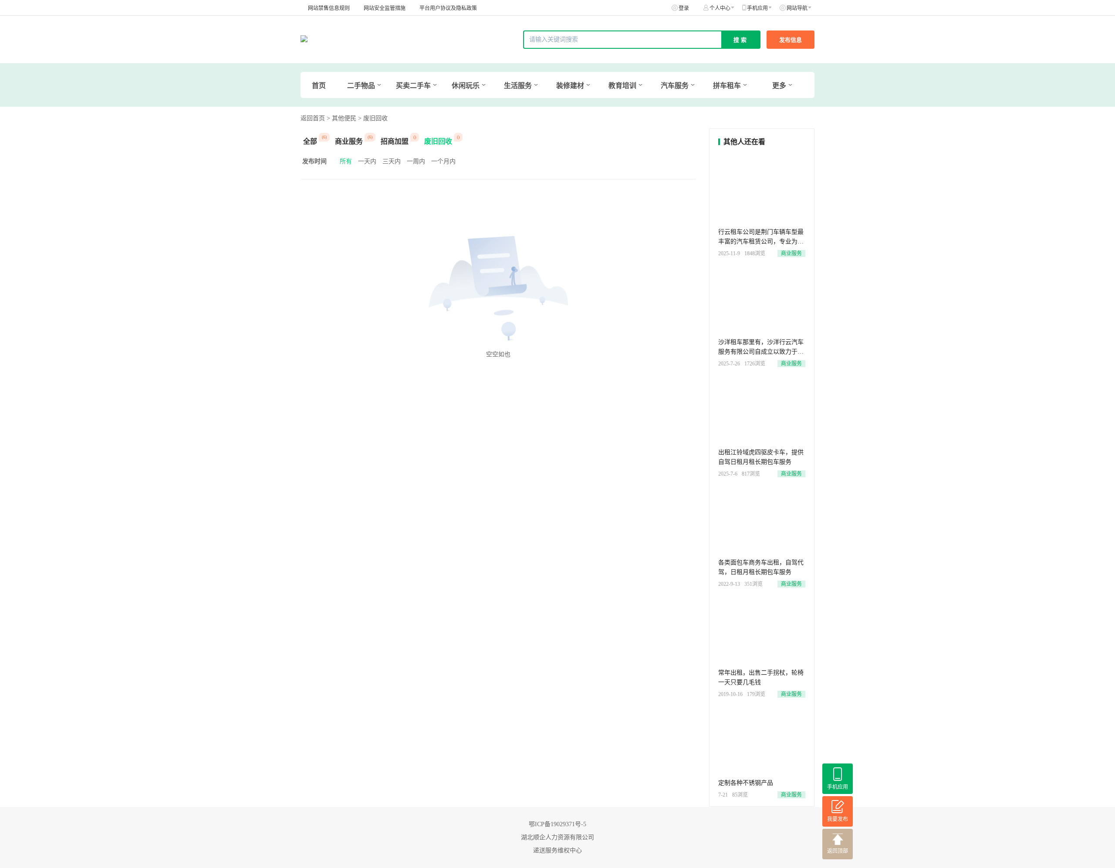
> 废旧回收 (373, 118)
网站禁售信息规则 (329, 8)
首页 (319, 85)
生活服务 (518, 85)
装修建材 (570, 85)
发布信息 (790, 40)
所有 (346, 161)
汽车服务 (675, 85)
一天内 (367, 161)
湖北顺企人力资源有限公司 (557, 837)
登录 (684, 8)
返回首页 (313, 118)
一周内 (416, 161)
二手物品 (361, 85)
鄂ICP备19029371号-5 (557, 824)
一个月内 (443, 161)
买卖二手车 (413, 85)
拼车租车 (727, 85)
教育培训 (622, 85)
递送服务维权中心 (557, 850)
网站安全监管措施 (384, 8)
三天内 (391, 161)
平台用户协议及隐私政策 (448, 8)
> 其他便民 (341, 118)
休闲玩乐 (466, 85)
